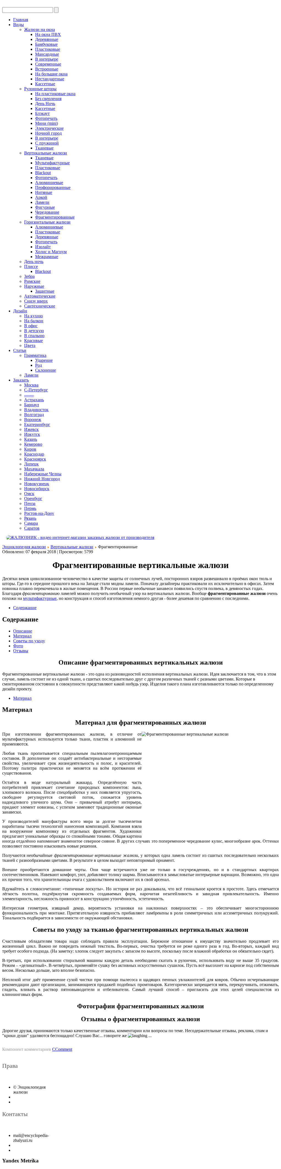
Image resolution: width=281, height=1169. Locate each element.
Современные (48, 64)
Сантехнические (39, 306)
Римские (32, 281)
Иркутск (32, 434)
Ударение (44, 360)
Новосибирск (36, 488)
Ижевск (31, 429)
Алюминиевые (49, 182)
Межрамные (46, 256)
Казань (30, 439)
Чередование (47, 212)
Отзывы (20, 650)
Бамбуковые (46, 44)
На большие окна (51, 74)
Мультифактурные (52, 162)
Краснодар (34, 454)
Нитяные (43, 192)
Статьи (19, 350)
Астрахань (34, 399)
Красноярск (35, 459)
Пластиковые (47, 49)
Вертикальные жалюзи (45, 153)
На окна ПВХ (48, 34)
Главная (20, 19)
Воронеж (32, 419)
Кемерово (33, 444)
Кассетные (45, 83)
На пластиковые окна (55, 93)
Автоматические (39, 296)
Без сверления (48, 98)
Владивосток (36, 409)
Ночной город (48, 133)
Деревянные (46, 39)
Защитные (44, 291)
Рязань (30, 518)
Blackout (43, 172)
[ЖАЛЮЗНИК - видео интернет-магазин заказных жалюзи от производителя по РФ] (140, 537)
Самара (31, 523)
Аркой (41, 197)
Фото (18, 645)
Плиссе (31, 266)
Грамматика (35, 355)
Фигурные (45, 207)
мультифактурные (40, 598)
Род (38, 365)
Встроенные (46, 69)
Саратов (32, 528)
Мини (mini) (46, 123)
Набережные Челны (42, 473)
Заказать (21, 380)
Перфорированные (53, 187)
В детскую (34, 330)
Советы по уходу (29, 641)
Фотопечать (46, 118)
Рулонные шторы (40, 88)
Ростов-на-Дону (39, 513)
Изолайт (43, 246)
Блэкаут (42, 113)
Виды (18, 24)
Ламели (42, 202)
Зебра (29, 276)
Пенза (29, 503)
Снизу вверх (36, 301)
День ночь (33, 261)
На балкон (33, 320)
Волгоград (34, 414)
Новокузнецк (36, 483)
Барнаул (31, 404)
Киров (30, 449)
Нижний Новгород (42, 478)
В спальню (34, 335)
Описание (22, 631)
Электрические (49, 128)
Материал (22, 636)
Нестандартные (49, 79)
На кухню (33, 316)
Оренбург (33, 498)
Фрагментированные (55, 217)
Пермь (30, 508)
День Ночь (45, 103)
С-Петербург (36, 390)
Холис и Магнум (51, 251)
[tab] (24, 607)
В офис (31, 325)
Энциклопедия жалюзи (24, 546)
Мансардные (47, 54)
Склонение (45, 370)
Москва (31, 385)
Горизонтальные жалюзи (47, 222)
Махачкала (34, 469)
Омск (29, 493)
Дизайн (20, 311)
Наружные (34, 286)
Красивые (33, 340)
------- (29, 395)
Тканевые (44, 148)
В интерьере (46, 59)
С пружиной (47, 143)
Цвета (29, 345)
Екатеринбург (37, 424)
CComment (62, 1049)
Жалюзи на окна (39, 29)
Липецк (31, 464)
